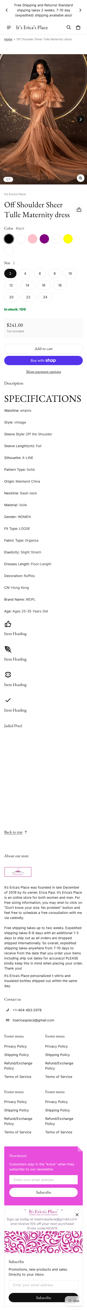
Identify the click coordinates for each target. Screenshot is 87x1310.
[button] (68, 27)
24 (45, 297)
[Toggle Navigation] (9, 27)
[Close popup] (77, 1215)
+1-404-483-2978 (27, 1010)
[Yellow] (68, 238)
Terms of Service (17, 1077)
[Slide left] (6, 10)
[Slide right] (80, 10)
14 (27, 285)
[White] (56, 238)
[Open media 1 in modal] (43, 119)
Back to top (13, 832)
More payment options (43, 371)
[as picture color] (20, 238)
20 (11, 297)
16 (43, 285)
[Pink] (32, 238)
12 (11, 285)
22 (28, 297)
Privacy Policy (15, 1046)
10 (70, 273)
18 (60, 285)
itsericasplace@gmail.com (33, 1020)
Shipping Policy (16, 1055)
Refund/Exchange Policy (18, 1065)
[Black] (9, 238)
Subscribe (43, 1192)
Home (8, 39)
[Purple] (44, 238)
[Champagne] (9, 250)
